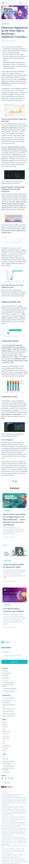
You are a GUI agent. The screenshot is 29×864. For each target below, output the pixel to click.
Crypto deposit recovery (8, 766)
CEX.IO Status (7, 782)
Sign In (20, 2)
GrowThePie (23, 410)
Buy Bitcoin (5, 675)
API (3, 756)
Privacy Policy (6, 736)
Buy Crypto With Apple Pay (9, 691)
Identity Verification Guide (8, 708)
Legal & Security (6, 731)
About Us (5, 722)
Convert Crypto (6, 772)
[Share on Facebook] (13, 481)
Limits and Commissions (8, 698)
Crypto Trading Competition (9, 715)
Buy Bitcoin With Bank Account (8, 685)
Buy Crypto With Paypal (8, 682)
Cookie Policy (6, 738)
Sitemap (4, 750)
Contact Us (5, 726)
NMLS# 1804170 (10, 797)
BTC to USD (5, 680)
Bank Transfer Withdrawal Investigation (9, 768)
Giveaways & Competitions (9, 713)
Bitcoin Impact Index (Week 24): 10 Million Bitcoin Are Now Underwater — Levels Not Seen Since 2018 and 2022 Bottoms (14, 519)
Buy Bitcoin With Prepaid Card (10, 688)
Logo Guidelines (6, 745)
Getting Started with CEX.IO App (9, 705)
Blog (4, 743)
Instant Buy (5, 670)
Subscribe (14, 662)
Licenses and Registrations (6, 835)
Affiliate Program (6, 763)
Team (4, 729)
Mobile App (5, 759)
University (5, 724)
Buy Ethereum (6, 678)
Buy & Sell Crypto (7, 673)
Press (4, 741)
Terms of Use (6, 733)
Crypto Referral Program (8, 761)
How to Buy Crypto (7, 700)
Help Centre (5, 748)
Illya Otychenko (4, 40)
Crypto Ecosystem (5, 23)
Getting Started (6, 702)
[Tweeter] (16, 481)
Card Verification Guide (8, 711)
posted (19, 314)
